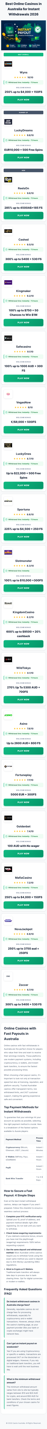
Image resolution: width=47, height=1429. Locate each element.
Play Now (23, 99)
